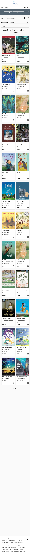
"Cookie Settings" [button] (21, 547)
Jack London (6, 144)
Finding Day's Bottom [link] (22, 143)
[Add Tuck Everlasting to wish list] (14, 237)
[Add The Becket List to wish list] (14, 91)
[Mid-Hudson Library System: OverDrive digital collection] (15, 3)
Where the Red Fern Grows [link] (7, 376)
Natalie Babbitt (6, 232)
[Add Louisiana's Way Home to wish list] (28, 120)
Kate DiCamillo (21, 86)
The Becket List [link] (6, 84)
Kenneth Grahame (7, 290)
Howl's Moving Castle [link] (22, 376)
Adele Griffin (6, 86)
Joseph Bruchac (21, 174)
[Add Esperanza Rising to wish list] (28, 325)
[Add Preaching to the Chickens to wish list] (14, 62)
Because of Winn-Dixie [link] (22, 84)
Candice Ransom (21, 144)
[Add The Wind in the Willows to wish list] (14, 295)
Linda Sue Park (6, 174)
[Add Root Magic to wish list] (14, 120)
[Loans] (25, 7)
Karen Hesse (20, 203)
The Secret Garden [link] (6, 318)
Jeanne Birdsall (6, 203)
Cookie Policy (7, 553)
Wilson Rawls (6, 378)
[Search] (2, 7)
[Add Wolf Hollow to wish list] (28, 237)
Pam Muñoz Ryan (21, 320)
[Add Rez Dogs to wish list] (28, 179)
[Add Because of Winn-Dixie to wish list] (28, 91)
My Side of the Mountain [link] (7, 260)
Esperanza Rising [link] (21, 318)
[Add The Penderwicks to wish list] (14, 208)
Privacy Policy (12, 540)
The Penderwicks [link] (6, 201)
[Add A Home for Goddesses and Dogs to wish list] (14, 354)
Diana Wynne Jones (21, 378)
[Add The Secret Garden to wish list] (14, 325)
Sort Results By (4, 22)
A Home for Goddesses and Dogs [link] (7, 347)
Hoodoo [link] (18, 55)
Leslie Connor (6, 349)
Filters (3, 26)
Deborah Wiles (20, 349)
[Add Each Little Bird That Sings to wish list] (28, 354)
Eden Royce (6, 115)
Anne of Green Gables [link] (22, 289)
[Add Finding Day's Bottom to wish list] (28, 149)
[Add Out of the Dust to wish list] (28, 208)
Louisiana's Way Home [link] (22, 113)
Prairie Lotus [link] (5, 172)
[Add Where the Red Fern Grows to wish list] (14, 383)
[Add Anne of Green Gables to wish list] (28, 295)
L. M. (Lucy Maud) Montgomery (23, 290)
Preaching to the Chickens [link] (7, 55)
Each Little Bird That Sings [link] (22, 347)
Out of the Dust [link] (20, 201)
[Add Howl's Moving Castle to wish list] (28, 383)
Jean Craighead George (8, 261)
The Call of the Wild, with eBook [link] (7, 143)
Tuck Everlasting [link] (6, 230)
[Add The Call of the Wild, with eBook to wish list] (14, 149)
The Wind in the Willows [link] (7, 289)
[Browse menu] (27, 7)
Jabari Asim (6, 57)
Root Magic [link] (5, 113)
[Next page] (17, 389)
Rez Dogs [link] (19, 172)
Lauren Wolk (20, 232)
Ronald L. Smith (21, 57)
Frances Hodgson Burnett (8, 320)
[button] (25, 18)
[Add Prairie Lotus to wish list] (14, 179)
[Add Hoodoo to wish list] (28, 62)
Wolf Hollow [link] (19, 230)
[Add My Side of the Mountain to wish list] (14, 266)
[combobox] (12, 7)
